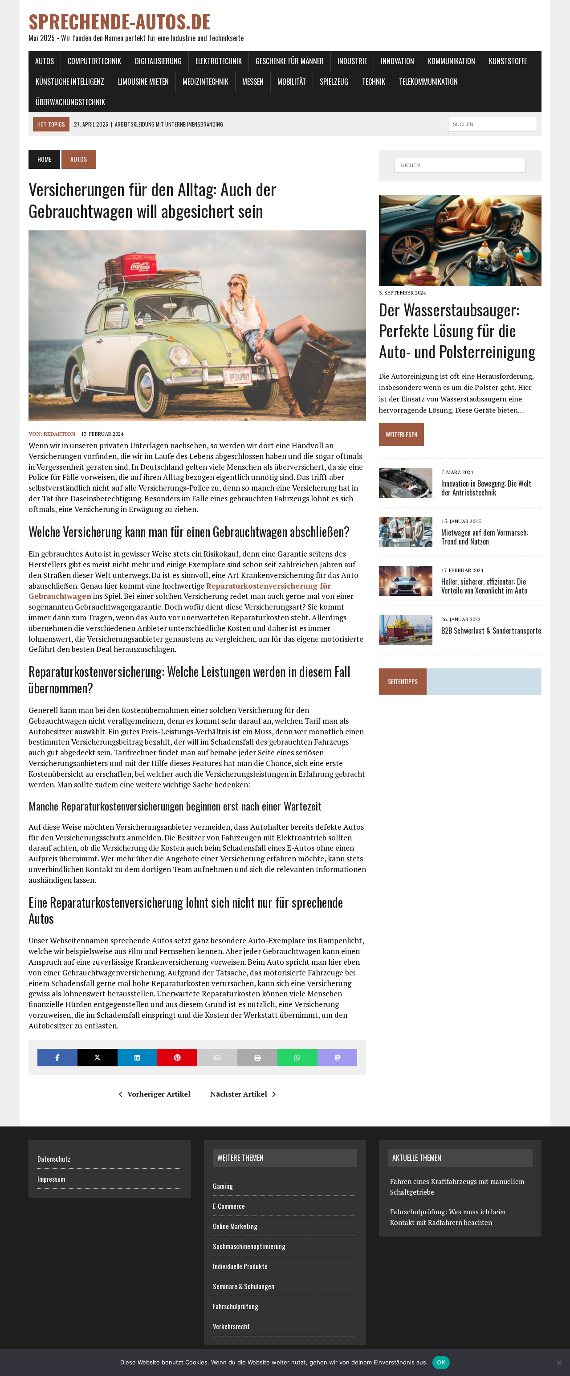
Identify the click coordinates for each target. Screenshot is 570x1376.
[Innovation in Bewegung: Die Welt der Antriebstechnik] (405, 492)
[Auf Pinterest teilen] (177, 1057)
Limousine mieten (143, 81)
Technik (373, 81)
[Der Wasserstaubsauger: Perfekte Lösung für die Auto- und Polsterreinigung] (460, 280)
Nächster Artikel (238, 1094)
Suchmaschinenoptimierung (249, 1246)
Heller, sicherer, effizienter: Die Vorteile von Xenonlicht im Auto (484, 586)
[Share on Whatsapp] (297, 1057)
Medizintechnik (205, 81)
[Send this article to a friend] (217, 1057)
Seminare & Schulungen (243, 1286)
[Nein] (558, 1362)
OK (441, 1362)
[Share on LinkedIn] (138, 1057)
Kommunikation (451, 61)
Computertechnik (94, 61)
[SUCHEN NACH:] (492, 123)
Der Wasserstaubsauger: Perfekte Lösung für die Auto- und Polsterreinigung (457, 330)
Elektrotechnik (218, 61)
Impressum (51, 1179)
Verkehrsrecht (231, 1326)
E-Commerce (229, 1206)
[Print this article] (257, 1057)
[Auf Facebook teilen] (57, 1057)
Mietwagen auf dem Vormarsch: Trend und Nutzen (484, 537)
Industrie (352, 61)
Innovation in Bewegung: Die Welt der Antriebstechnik (486, 488)
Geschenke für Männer (290, 61)
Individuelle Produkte (240, 1266)
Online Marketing (235, 1226)
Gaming (223, 1186)
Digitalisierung (158, 61)
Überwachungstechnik (70, 102)
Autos (44, 61)
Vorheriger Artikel (159, 1094)
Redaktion (59, 433)
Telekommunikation (428, 81)
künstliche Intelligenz (70, 81)
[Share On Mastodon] (338, 1057)
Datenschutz (53, 1158)
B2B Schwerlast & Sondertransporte (491, 630)
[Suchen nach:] (460, 165)
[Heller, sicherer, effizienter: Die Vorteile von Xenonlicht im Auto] (405, 590)
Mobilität (291, 81)
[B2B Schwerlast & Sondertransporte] (405, 639)
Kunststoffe (508, 61)
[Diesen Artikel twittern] (97, 1057)
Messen (253, 81)
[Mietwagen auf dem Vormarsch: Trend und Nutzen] (405, 541)
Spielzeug (334, 81)
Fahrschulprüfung (235, 1306)
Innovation (397, 61)
